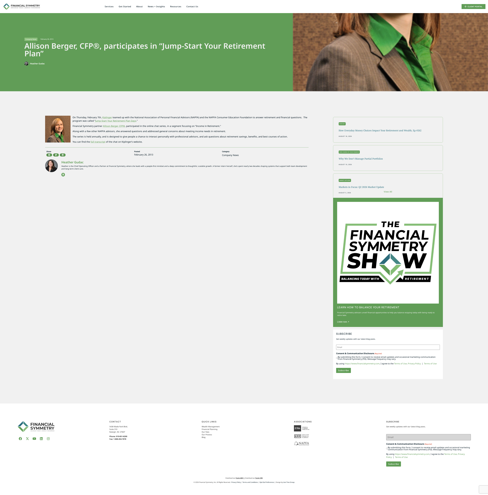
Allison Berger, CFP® (114, 126)
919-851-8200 (121, 436)
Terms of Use (400, 363)
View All (388, 191)
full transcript (98, 141)
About (139, 6)
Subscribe (343, 370)
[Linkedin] (63, 174)
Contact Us (192, 6)
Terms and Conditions (250, 482)
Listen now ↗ (343, 322)
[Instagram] (48, 439)
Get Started (125, 6)
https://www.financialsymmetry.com (362, 363)
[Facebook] (20, 439)
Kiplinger (107, 117)
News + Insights (156, 6)
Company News (30, 39)
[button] (49, 154)
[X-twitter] (27, 439)
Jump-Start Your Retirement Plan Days (115, 120)
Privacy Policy (414, 363)
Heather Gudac (72, 162)
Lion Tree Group (288, 482)
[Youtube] (34, 439)
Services (109, 6)
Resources (175, 6)
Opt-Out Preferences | (267, 482)
